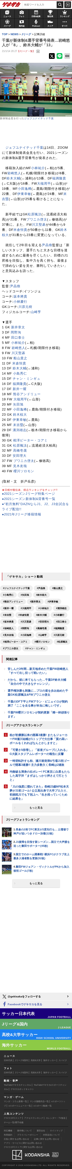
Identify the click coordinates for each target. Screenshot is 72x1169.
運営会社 (41, 1130)
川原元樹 (25, 307)
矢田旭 (18, 404)
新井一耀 (19, 389)
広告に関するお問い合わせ (16, 1139)
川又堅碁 (39, 224)
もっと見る (36, 807)
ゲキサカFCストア (13, 1118)
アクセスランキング (33, 1118)
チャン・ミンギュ (26, 378)
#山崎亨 (42, 635)
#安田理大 (43, 621)
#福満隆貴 (59, 628)
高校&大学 (36, 1060)
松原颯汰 (34, 214)
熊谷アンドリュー (27, 394)
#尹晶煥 (41, 588)
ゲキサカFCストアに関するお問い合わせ (23, 1147)
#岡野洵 (25, 628)
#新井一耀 (8, 608)
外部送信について (51, 1135)
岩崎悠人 (14, 173)
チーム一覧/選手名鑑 (13, 1122)
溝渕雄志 (19, 430)
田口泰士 (18, 337)
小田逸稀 (24, 189)
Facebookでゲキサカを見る (24, 1004)
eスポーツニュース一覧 (20, 1106)
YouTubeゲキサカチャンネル (17, 1085)
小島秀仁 (20, 373)
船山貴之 (20, 358)
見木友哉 (20, 466)
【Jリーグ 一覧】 (26, 51)
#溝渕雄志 (61, 608)
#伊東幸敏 (53, 601)
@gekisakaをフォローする (24, 996)
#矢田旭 (25, 595)
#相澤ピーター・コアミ (15, 641)
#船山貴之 (57, 588)
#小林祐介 (43, 608)
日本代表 (8, 1060)
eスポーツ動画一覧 (43, 1106)
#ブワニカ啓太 (10, 648)
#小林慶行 (59, 615)
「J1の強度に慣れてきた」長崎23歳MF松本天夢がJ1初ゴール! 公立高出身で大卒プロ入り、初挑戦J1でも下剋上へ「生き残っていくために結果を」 (39, 792)
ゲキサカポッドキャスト (22, 1089)
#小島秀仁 (8, 595)
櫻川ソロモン (23, 471)
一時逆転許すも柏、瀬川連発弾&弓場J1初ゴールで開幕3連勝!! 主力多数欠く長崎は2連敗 (40, 762)
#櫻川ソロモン (42, 641)
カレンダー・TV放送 (55, 1118)
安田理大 (19, 456)
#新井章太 (35, 601)
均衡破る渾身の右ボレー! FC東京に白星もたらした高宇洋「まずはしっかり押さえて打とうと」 (40, 775)
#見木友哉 (8, 635)
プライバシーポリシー (27, 1135)
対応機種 (8, 1130)
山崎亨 (36, 312)
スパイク (63, 1060)
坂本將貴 (20, 296)
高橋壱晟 (20, 450)
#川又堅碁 (26, 621)
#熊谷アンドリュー (13, 601)
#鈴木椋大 (41, 595)
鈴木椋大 (20, 414)
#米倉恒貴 (23, 615)
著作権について (24, 1130)
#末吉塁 (7, 615)
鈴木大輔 (13, 178)
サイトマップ (56, 1130)
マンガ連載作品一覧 (39, 1101)
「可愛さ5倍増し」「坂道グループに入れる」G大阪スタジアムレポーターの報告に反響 (39, 751)
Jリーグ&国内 (21, 1060)
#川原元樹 (59, 635)
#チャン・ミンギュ (35, 648)
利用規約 (8, 1135)
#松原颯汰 (62, 641)
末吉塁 (18, 425)
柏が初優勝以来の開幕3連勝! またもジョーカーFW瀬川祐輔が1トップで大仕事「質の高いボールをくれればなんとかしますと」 (39, 739)
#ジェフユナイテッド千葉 (16, 588)
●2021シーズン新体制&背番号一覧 (28, 499)
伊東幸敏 (24, 194)
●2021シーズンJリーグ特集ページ (28, 494)
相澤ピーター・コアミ (30, 440)
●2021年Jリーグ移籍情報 (21, 514)
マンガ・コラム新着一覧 (15, 1101)
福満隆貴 (59, 178)
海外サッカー (49, 1060)
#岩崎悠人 (8, 628)
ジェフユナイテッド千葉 (39, 118)
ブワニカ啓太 (36, 219)
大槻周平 (44, 183)
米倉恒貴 (20, 230)
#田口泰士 (61, 621)
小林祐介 (38, 168)
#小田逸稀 (26, 635)
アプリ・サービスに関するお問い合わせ (23, 1143)
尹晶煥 (47, 245)
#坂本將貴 (8, 621)
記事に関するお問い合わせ (46, 1139)
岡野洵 (16, 332)
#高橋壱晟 (41, 628)
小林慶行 (20, 301)
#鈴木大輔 (41, 615)
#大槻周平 (26, 608)
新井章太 (18, 327)
